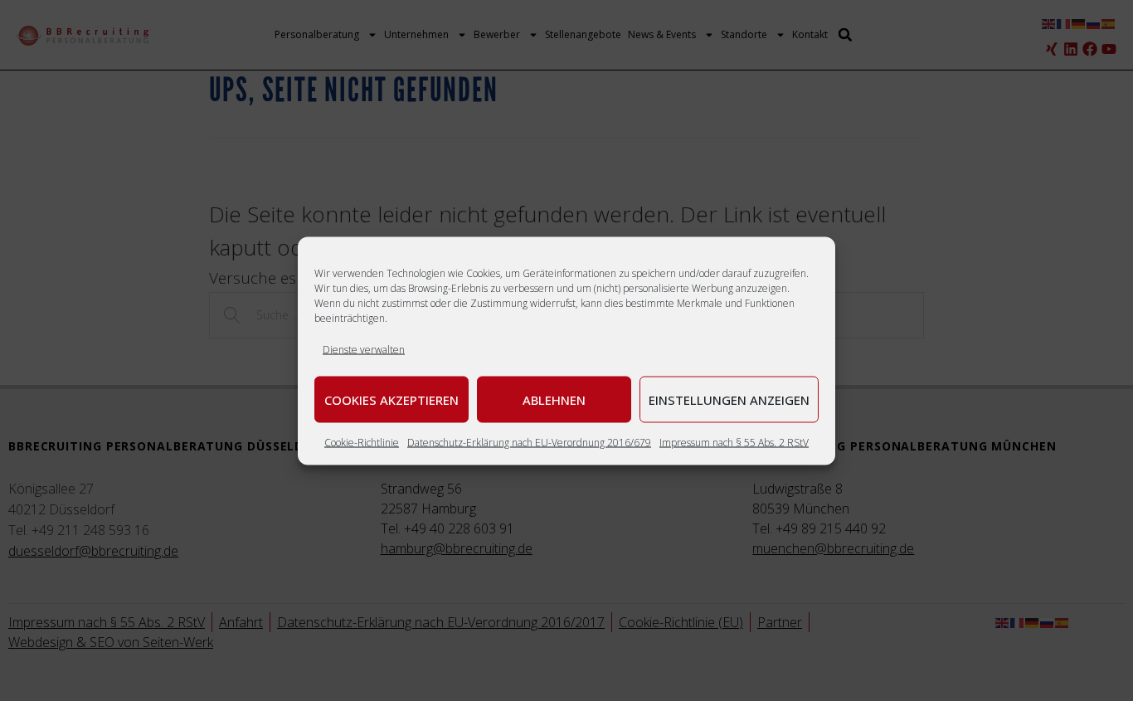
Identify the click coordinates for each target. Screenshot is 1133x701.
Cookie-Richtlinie (361, 442)
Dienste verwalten (364, 349)
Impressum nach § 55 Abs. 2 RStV (734, 442)
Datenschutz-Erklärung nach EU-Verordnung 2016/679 (529, 442)
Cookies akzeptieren (391, 399)
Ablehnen (554, 399)
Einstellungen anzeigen (729, 399)
